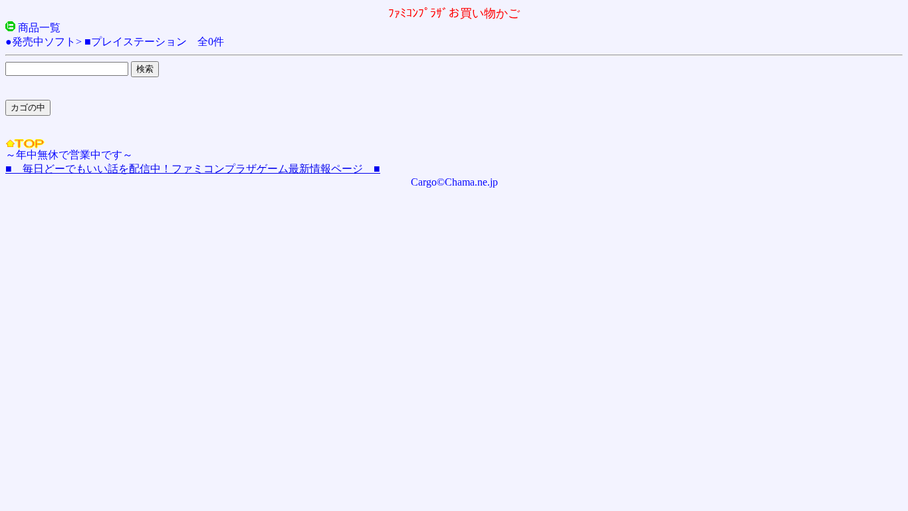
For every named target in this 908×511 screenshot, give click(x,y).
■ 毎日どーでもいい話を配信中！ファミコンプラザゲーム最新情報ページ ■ (192, 168)
